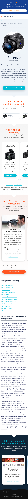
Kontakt (14, 494)
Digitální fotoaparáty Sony (9, 301)
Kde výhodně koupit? (14, 88)
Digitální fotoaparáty (8, 285)
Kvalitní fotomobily (7, 304)
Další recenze (14, 272)
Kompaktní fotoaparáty (8, 292)
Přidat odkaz (20, 492)
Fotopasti (4, 310)
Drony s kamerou (7, 308)
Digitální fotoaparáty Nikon (9, 299)
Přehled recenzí (11, 492)
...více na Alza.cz (13, 257)
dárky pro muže (18, 391)
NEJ (7, 16)
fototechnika (8, 21)
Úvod (2, 21)
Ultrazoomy (5, 294)
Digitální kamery (6, 306)
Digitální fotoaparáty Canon (9, 297)
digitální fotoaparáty (18, 21)
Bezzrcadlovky (6, 290)
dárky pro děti (14, 393)
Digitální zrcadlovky (11, 116)
